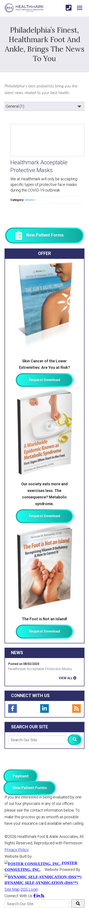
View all (66, 678)
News (17, 652)
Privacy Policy (17, 849)
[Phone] (69, 7)
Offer (44, 253)
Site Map (12, 889)
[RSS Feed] (76, 708)
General (30, 199)
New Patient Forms (30, 787)
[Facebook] (12, 708)
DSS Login (29, 889)
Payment (21, 776)
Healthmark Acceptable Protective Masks (40, 669)
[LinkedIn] (44, 708)
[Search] (75, 739)
